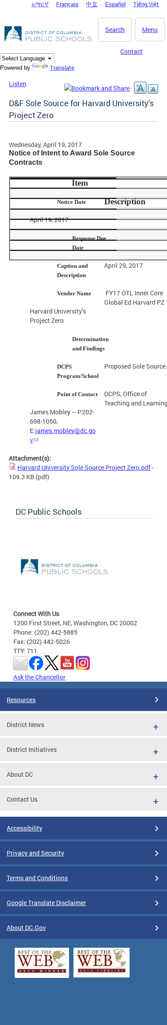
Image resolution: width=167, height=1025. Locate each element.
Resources (21, 699)
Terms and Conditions (37, 878)
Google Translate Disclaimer (46, 902)
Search (115, 29)
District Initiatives (32, 749)
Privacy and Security (35, 853)
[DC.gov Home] (49, 40)
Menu (150, 29)
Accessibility (24, 828)
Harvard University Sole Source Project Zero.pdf (84, 467)
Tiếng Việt (146, 4)
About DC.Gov (26, 927)
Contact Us (22, 799)
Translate (62, 68)
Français (67, 4)
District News (25, 724)
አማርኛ (40, 4)
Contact (131, 51)
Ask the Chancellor (39, 677)
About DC (20, 774)
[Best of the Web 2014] (42, 972)
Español (115, 4)
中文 (92, 4)
